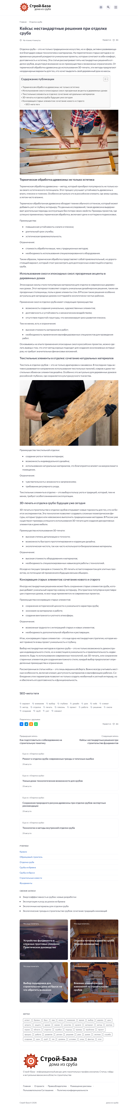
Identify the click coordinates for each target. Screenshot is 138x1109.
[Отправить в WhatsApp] (36, 724)
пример (79, 1030)
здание (47, 1025)
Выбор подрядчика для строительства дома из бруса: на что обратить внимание (42, 986)
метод (25, 707)
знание (57, 1025)
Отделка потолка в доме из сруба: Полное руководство (94, 942)
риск (79, 1034)
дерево (100, 1020)
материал (89, 1025)
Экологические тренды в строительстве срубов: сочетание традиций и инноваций (65, 910)
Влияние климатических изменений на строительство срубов (91, 986)
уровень (61, 1039)
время (81, 1020)
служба (108, 1034)
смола (109, 707)
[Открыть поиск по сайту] (108, 7)
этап (99, 1039)
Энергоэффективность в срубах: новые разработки (49, 896)
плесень (61, 707)
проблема (90, 1030)
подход (69, 1030)
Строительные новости (31, 878)
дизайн (76, 703)
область (37, 1030)
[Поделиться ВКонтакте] (21, 724)
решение (97, 707)
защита (38, 1025)
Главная (27, 1086)
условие (72, 1039)
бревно (37, 1020)
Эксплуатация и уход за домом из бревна (44, 901)
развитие (48, 1034)
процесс (28, 1034)
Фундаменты (26, 883)
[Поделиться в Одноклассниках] (31, 724)
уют (47, 711)
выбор (52, 703)
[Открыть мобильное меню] (115, 7)
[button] (104, 80)
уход (82, 1039)
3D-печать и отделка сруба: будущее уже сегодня (48, 97)
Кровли (23, 851)
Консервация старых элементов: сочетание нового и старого (53, 101)
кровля (78, 1025)
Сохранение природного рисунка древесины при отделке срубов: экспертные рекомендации (64, 804)
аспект (27, 1020)
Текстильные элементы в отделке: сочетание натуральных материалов (58, 94)
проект (73, 707)
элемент (58, 711)
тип (53, 1039)
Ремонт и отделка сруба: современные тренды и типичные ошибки (58, 758)
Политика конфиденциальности (72, 1090)
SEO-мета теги (33, 104)
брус (46, 1020)
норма (27, 1030)
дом (86, 703)
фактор (91, 1039)
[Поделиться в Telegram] (26, 724)
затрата (28, 1025)
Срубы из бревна (28, 867)
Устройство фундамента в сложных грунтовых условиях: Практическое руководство (41, 944)
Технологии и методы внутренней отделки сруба (49, 827)
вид (53, 1020)
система (97, 1034)
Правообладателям (57, 1086)
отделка (37, 707)
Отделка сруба (27, 862)
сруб (38, 711)
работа (84, 707)
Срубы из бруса (27, 872)
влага (61, 1020)
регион (59, 1034)
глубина (64, 703)
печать (49, 707)
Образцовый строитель (31, 857)
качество (67, 1025)
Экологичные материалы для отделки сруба (46, 906)
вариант (26, 703)
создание (26, 711)
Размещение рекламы (81, 1086)
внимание (39, 703)
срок (38, 1039)
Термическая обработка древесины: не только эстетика (51, 87)
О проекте (39, 1086)
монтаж (109, 1025)
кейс (95, 703)
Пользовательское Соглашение (38, 1090)
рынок (87, 1034)
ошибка (58, 1030)
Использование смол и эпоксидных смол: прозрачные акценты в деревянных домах (65, 90)
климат (105, 703)
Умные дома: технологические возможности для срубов (53, 780)
